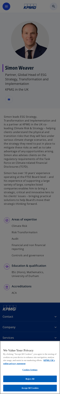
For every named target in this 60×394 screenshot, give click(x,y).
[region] (30, 367)
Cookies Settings (29, 370)
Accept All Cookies (30, 388)
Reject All (30, 379)
